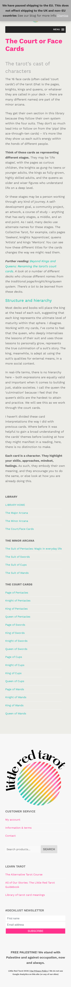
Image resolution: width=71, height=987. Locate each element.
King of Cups (13, 673)
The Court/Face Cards (19, 528)
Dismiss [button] (62, 15)
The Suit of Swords (17, 556)
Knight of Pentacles (17, 600)
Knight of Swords (16, 640)
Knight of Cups (14, 665)
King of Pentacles (16, 608)
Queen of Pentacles (17, 616)
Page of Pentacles (16, 592)
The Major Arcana (16, 512)
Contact (10, 835)
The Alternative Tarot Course (23, 874)
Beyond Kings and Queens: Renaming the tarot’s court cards (30, 266)
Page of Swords (15, 624)
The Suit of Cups (16, 564)
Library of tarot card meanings (25, 894)
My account (12, 819)
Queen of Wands (15, 713)
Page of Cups (13, 656)
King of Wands (14, 705)
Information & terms (18, 827)
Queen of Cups (14, 681)
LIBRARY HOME (15, 504)
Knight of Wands (15, 697)
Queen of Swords (16, 649)
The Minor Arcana (16, 521)
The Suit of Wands (17, 572)
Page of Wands (14, 689)
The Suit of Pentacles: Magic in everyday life (33, 548)
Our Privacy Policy (39, 971)
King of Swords (15, 632)
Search (49, 849)
